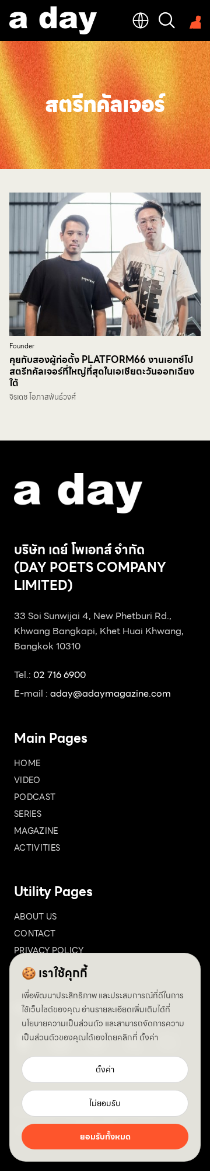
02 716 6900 (59, 674)
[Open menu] (192, 20)
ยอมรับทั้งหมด (105, 1136)
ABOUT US (35, 916)
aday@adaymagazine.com (110, 693)
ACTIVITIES (37, 847)
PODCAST (34, 797)
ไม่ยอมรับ (105, 1103)
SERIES (27, 814)
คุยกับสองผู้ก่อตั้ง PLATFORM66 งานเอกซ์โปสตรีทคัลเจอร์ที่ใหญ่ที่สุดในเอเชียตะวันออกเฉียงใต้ (101, 371)
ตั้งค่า (148, 1037)
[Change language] (140, 20)
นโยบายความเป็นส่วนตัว (62, 1023)
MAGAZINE (36, 830)
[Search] (167, 20)
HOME (27, 763)
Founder (21, 346)
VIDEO (27, 780)
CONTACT (34, 933)
